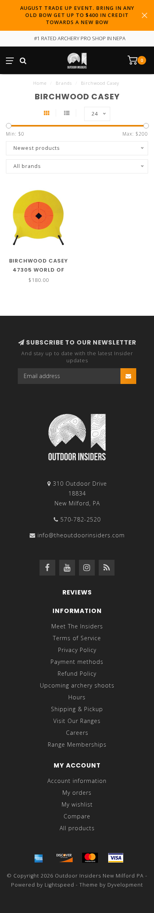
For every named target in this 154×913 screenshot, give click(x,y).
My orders (77, 792)
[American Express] (39, 858)
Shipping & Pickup (77, 709)
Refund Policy (77, 673)
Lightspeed (59, 884)
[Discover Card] (64, 858)
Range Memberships (77, 744)
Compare (77, 816)
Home (40, 83)
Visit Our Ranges (77, 721)
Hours (77, 697)
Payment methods (77, 661)
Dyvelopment (125, 884)
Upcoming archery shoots (77, 685)
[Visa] (116, 858)
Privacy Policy (77, 650)
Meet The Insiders (77, 626)
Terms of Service (77, 638)
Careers (77, 732)
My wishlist (77, 804)
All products (77, 828)
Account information (77, 780)
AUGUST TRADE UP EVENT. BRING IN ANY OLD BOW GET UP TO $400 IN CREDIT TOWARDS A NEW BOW (77, 15)
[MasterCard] (90, 858)
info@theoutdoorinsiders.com (81, 535)
